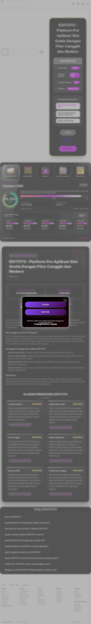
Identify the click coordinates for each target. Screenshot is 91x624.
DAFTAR (45, 312)
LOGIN (45, 304)
